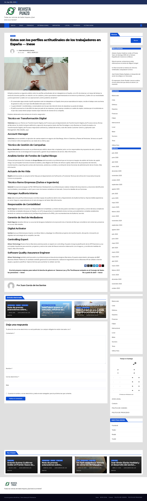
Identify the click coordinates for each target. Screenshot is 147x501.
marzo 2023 (115, 265)
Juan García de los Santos (26, 50)
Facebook (115, 425)
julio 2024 (115, 234)
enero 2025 (115, 216)
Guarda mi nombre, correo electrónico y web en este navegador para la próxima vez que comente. (40, 393)
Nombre (9, 368)
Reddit (114, 434)
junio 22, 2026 (47, 468)
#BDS (29, 52)
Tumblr (114, 439)
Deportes (56, 25)
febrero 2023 (116, 270)
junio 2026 (115, 157)
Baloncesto (115, 95)
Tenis (113, 140)
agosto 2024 (116, 229)
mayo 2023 (115, 256)
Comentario (10, 333)
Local (67, 25)
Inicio (13, 25)
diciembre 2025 (116, 171)
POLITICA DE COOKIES (119, 408)
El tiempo (122, 394)
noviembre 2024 (117, 220)
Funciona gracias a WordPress (12, 497)
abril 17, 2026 (116, 468)
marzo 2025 (115, 207)
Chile (21, 25)
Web (7, 385)
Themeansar (33, 497)
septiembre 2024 (117, 225)
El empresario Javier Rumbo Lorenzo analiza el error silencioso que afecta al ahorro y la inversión (126, 82)
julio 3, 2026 (13, 468)
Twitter (114, 430)
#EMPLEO (35, 52)
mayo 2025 (115, 202)
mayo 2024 (115, 243)
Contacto (114, 403)
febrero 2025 (116, 211)
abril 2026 (115, 162)
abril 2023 (115, 261)
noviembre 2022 (117, 283)
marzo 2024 (115, 252)
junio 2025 (115, 198)
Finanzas (30, 25)
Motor (113, 131)
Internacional (43, 25)
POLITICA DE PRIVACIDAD (120, 412)
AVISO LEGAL (116, 399)
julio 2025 (115, 193)
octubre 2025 (116, 180)
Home (97, 497)
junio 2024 (115, 238)
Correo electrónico (12, 377)
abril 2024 (115, 247)
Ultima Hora (88, 25)
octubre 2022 (116, 288)
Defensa (114, 104)
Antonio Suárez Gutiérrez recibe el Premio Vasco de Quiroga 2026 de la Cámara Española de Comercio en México (125, 55)
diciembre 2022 (116, 279)
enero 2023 (115, 274)
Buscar (114, 34)
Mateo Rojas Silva (92, 315)
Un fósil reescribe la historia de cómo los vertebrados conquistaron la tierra (90, 464)
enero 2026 (115, 166)
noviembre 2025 (117, 175)
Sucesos (77, 25)
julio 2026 (115, 153)
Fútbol (114, 118)
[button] (138, 25)
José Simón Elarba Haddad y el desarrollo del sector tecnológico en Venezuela (125, 464)
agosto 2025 (116, 189)
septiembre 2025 (117, 184)
